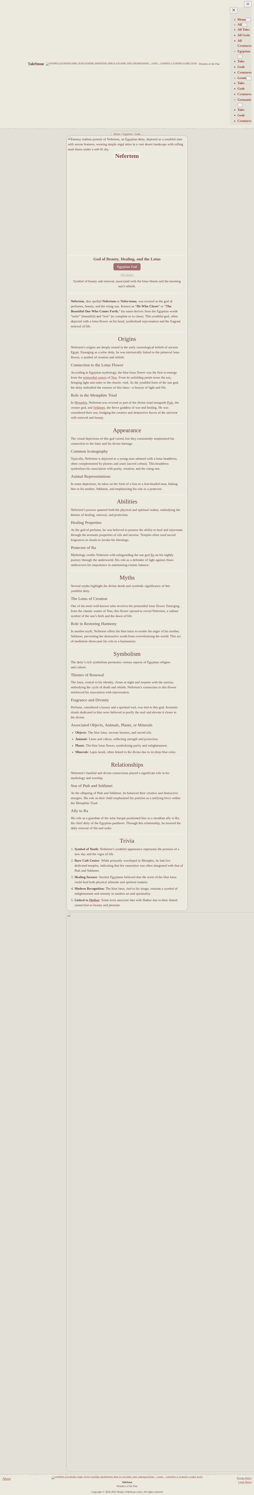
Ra (152, 555)
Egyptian (127, 134)
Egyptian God (127, 267)
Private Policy (244, 1478)
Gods (137, 134)
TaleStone (36, 64)
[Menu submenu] (248, 20)
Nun (114, 377)
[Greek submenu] (248, 78)
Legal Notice (245, 1482)
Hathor (94, 900)
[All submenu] (244, 25)
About (6, 1479)
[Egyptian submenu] (240, 56)
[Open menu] (248, 4)
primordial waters (95, 377)
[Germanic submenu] (240, 105)
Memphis (80, 402)
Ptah (170, 402)
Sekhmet (99, 407)
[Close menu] (233, 10)
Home (117, 134)
